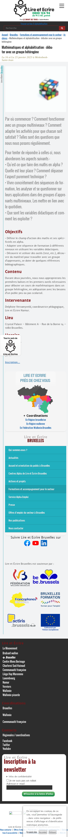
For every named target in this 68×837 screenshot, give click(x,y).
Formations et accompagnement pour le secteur (41, 34)
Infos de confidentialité (20, 776)
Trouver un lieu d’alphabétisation (34, 23)
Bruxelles (14, 34)
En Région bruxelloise (35, 419)
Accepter (43, 832)
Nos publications (17, 520)
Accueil (5, 34)
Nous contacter (16, 528)
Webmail (23, 832)
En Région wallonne (35, 423)
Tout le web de (10, 338)
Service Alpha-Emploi (19, 497)
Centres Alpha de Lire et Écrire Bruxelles (28, 473)
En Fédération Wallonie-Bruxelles (35, 427)
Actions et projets (17, 481)
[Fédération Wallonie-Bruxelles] (15, 813)
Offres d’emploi (19, 829)
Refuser (52, 832)
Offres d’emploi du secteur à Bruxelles (27, 512)
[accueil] (34, 15)
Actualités (13, 458)
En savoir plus (32, 832)
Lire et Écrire (1, 74)
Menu (61, 5)
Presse (12, 505)
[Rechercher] (62, 28)
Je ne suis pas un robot (22, 780)
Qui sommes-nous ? (18, 450)
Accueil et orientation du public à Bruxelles (29, 465)
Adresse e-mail (15, 783)
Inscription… (12, 362)
